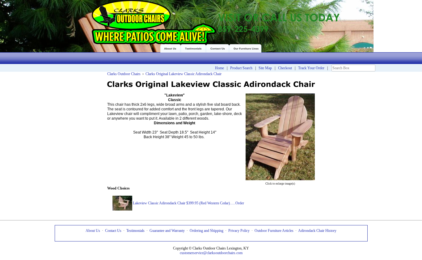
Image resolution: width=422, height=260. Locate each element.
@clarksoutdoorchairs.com (223, 253)
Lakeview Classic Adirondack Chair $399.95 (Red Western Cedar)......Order (188, 203)
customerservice (191, 253)
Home (219, 68)
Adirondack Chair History (317, 230)
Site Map (265, 68)
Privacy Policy (239, 230)
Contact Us (113, 230)
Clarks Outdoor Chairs (124, 74)
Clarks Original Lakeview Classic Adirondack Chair (184, 74)
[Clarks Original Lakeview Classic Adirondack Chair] (280, 178)
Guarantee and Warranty (167, 230)
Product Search (241, 68)
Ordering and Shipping (206, 230)
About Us (93, 230)
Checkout (285, 68)
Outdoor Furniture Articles (274, 230)
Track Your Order (311, 68)
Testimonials (135, 230)
